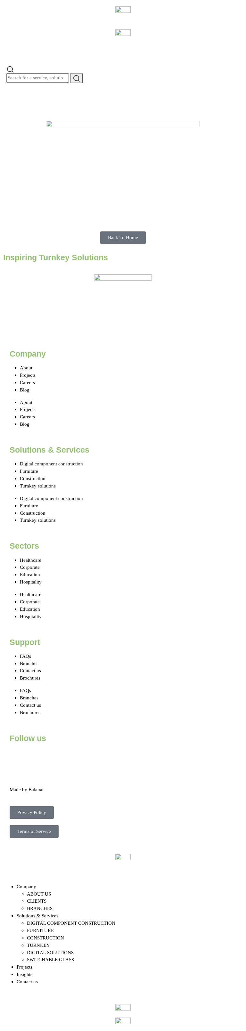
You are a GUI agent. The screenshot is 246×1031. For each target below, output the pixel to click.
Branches (29, 663)
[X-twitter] (35, 757)
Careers (27, 382)
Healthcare (30, 560)
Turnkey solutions (38, 485)
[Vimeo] (87, 757)
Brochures (30, 678)
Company (26, 886)
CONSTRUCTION (45, 937)
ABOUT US (39, 894)
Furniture (29, 471)
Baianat (36, 789)
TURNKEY (38, 945)
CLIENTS (36, 901)
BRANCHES (40, 908)
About (26, 367)
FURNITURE (40, 930)
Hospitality (31, 581)
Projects (28, 375)
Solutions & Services (37, 915)
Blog (24, 389)
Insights (24, 974)
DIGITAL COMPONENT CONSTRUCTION (71, 923)
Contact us (30, 670)
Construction (32, 478)
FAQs (25, 656)
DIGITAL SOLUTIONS (50, 952)
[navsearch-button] (10, 68)
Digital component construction (51, 463)
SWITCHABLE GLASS (50, 959)
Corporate (30, 567)
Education (30, 574)
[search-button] (76, 78)
